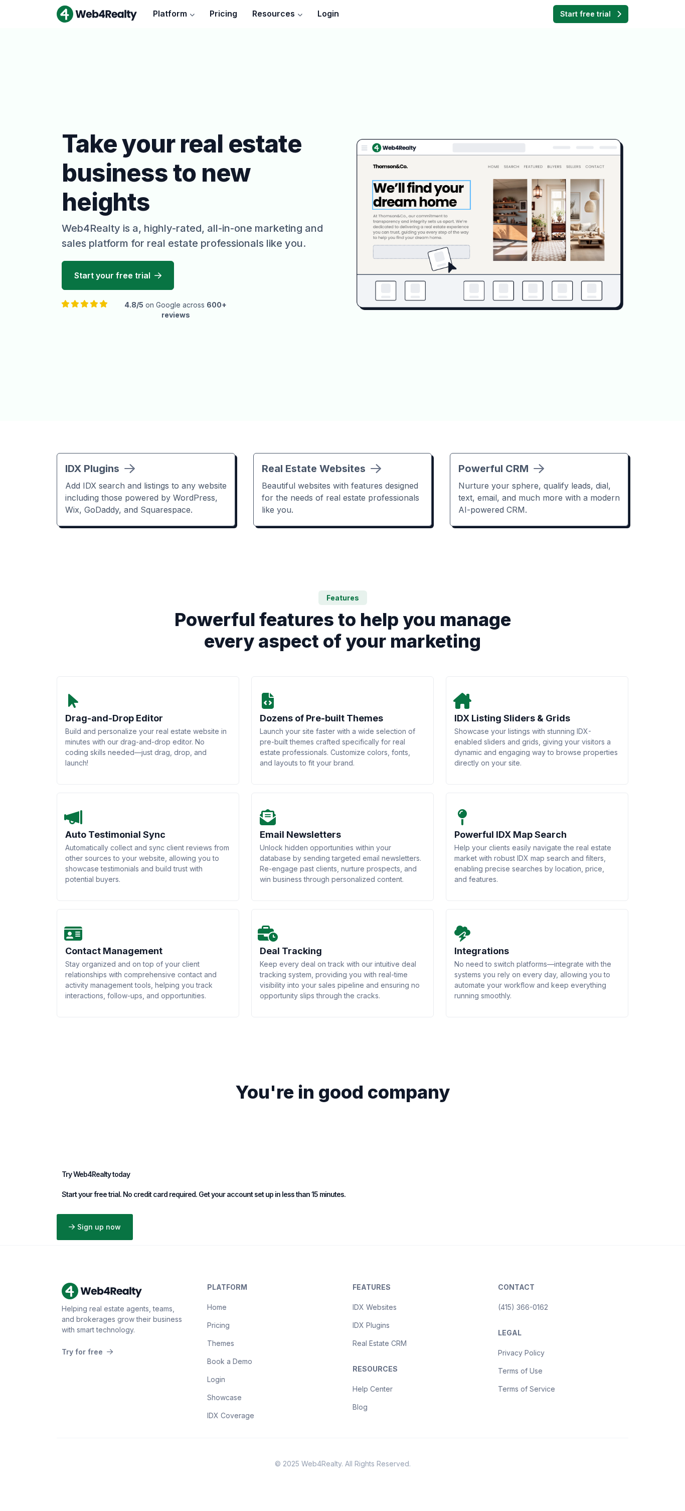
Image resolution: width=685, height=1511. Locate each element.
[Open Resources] (299, 14)
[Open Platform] (192, 14)
